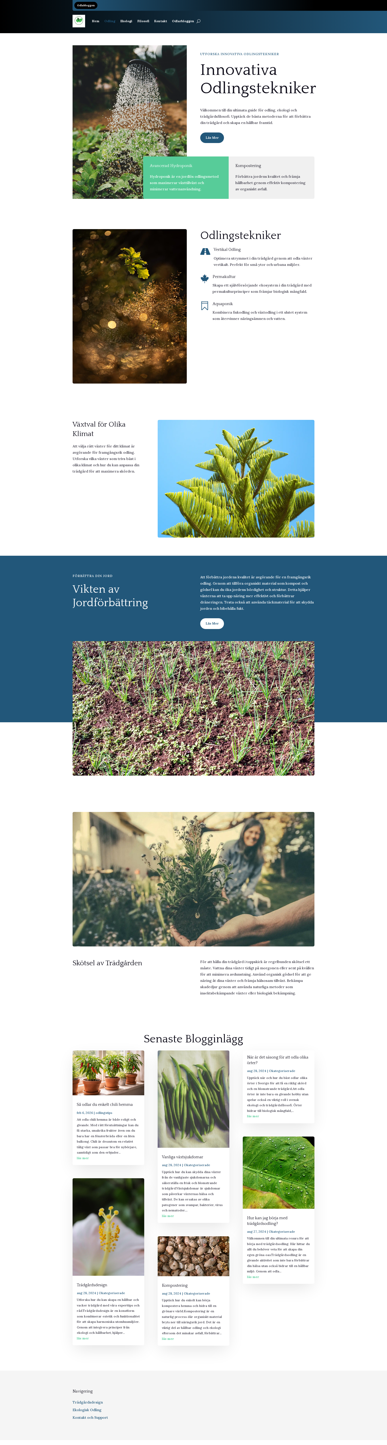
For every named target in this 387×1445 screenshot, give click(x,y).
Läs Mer (212, 138)
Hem (95, 21)
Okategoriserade (112, 1293)
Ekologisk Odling (87, 1410)
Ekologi (126, 21)
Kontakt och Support (90, 1417)
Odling (109, 21)
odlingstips (104, 1113)
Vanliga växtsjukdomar (182, 1157)
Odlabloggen (86, 5)
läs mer (83, 1158)
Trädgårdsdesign (92, 1285)
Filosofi (143, 21)
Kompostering (175, 1285)
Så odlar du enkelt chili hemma (105, 1104)
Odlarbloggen (183, 21)
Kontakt (160, 21)
